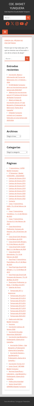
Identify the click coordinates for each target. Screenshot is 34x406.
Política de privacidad (16, 382)
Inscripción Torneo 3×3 (16, 364)
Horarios (12, 324)
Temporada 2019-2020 (18, 313)
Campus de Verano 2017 (17, 186)
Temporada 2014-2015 (18, 301)
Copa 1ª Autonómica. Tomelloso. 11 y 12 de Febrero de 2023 (17, 213)
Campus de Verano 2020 (17, 194)
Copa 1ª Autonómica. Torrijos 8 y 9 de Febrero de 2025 (16, 221)
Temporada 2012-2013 (18, 296)
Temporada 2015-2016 (18, 303)
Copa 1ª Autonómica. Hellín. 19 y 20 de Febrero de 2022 (16, 206)
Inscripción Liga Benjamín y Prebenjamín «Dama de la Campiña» (17, 339)
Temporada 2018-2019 (18, 311)
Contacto (12, 201)
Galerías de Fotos (15, 287)
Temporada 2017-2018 (18, 308)
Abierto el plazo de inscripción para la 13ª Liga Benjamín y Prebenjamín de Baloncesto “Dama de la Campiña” (16, 105)
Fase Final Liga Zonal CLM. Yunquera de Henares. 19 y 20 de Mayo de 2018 (17, 277)
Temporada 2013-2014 (18, 298)
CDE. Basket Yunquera (17, 6)
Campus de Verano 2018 (17, 188)
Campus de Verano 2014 (17, 178)
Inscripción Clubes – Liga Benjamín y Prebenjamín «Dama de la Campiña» (17, 347)
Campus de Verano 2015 (17, 181)
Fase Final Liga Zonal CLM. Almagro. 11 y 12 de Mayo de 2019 (16, 269)
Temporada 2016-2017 (18, 306)
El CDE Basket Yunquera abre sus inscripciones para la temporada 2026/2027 (17, 87)
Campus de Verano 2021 (17, 196)
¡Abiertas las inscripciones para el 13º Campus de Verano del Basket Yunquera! (17, 95)
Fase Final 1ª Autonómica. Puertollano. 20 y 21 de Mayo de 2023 (16, 262)
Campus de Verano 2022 (17, 199)
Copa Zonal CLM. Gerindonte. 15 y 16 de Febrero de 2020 (14, 254)
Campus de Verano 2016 (17, 183)
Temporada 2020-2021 (18, 316)
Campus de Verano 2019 (17, 191)
